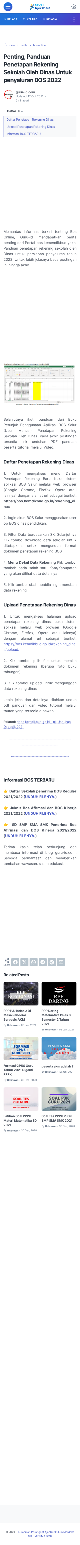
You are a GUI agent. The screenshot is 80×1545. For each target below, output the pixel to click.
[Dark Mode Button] (73, 6)
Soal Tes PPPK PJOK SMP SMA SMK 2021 (57, 1118)
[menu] (8, 6)
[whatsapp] (34, 962)
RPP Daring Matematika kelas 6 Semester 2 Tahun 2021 (56, 1017)
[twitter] (24, 962)
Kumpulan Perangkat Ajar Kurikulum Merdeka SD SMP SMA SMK (46, 1534)
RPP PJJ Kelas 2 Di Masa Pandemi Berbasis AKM (17, 1015)
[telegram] (43, 962)
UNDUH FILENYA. (40, 796)
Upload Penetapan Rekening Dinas (30, 126)
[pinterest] (52, 962)
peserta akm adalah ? (58, 1066)
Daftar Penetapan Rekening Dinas (30, 119)
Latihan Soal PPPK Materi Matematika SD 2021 (20, 1120)
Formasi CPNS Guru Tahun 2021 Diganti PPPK (19, 1070)
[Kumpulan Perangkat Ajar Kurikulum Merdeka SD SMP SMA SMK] (40, 6)
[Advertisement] (40, 183)
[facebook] (15, 962)
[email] (61, 962)
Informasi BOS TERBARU (23, 134)
